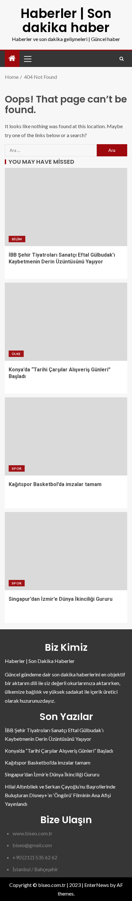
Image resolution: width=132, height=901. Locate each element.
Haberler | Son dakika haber (66, 20)
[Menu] (27, 59)
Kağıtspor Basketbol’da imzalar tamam (55, 484)
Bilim (17, 239)
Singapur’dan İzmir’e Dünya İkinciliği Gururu (60, 599)
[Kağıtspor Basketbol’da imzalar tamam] (66, 436)
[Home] (12, 58)
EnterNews (96, 885)
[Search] (122, 59)
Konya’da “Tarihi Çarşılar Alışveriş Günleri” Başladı (59, 751)
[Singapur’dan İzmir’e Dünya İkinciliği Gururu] (66, 551)
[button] (27, 59)
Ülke (16, 354)
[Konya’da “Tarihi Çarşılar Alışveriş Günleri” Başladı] (66, 322)
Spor (16, 468)
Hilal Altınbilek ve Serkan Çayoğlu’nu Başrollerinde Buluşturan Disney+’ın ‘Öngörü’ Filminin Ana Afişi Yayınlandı (60, 795)
